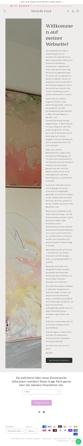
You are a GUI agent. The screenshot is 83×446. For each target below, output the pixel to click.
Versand (75, 438)
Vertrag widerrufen (41, 403)
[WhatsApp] (78, 441)
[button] (4, 11)
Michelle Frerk (20, 438)
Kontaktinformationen (63, 441)
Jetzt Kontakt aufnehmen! (59, 360)
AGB (69, 438)
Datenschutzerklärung (60, 438)
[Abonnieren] (58, 391)
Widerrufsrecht (46, 438)
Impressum (74, 441)
